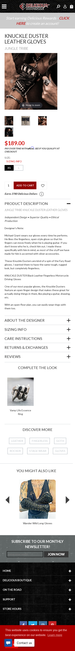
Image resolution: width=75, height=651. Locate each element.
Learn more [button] (55, 635)
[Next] (50, 81)
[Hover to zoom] (31, 81)
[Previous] (12, 81)
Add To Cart (25, 185)
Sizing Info (14, 161)
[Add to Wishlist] (42, 185)
